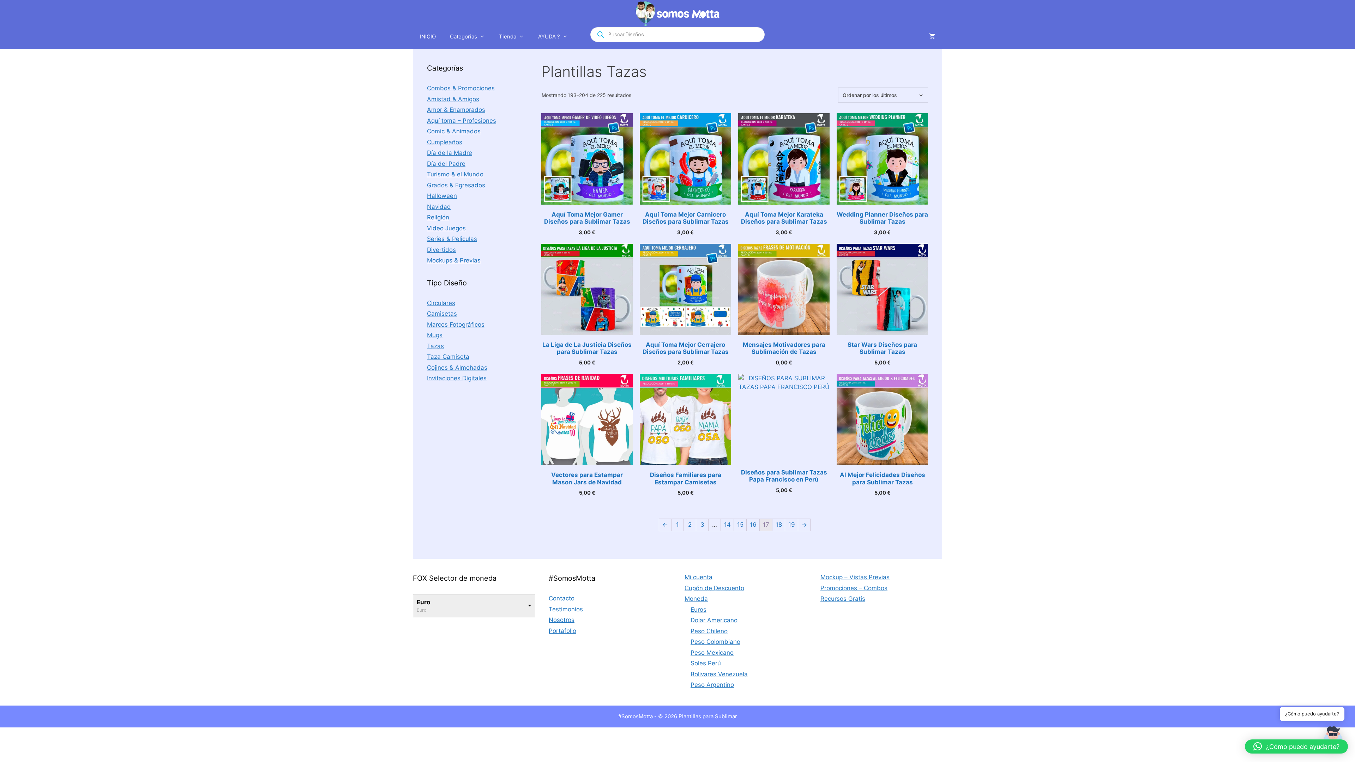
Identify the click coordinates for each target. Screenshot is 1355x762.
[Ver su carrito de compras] (932, 36)
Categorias (463, 36)
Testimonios (566, 609)
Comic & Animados (454, 131)
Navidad (439, 206)
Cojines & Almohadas (457, 367)
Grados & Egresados (456, 185)
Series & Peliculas (452, 238)
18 (779, 524)
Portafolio (562, 630)
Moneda (696, 598)
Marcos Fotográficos (455, 324)
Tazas (435, 346)
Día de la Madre (449, 152)
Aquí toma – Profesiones (461, 120)
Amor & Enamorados (456, 109)
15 (740, 524)
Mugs (434, 335)
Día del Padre (446, 163)
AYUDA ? (549, 36)
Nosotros (561, 619)
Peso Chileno (709, 631)
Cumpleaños (444, 142)
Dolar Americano (714, 620)
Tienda (507, 36)
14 (727, 524)
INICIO (428, 36)
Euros (698, 609)
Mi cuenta (698, 577)
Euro (423, 602)
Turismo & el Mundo (455, 174)
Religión (438, 217)
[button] (1296, 746)
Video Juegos (446, 228)
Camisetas (442, 313)
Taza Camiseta (448, 356)
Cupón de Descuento (714, 588)
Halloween (442, 195)
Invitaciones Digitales (457, 378)
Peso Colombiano (715, 641)
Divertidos (441, 249)
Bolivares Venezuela (719, 674)
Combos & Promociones (461, 88)
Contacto (561, 598)
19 (791, 524)
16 (753, 524)
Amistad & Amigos (453, 99)
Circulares (441, 303)
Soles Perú (706, 663)
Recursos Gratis (842, 598)
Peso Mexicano (712, 652)
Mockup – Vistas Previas (855, 577)
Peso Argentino (712, 684)
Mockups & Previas (454, 260)
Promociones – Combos (853, 588)
